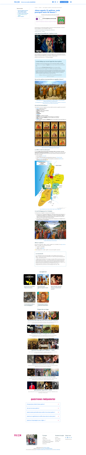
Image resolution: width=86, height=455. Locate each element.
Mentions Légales (46, 447)
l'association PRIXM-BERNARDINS (46, 448)
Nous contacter (57, 438)
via (39, 158)
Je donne (56, 437)
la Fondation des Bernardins (41, 449)
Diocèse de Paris (50, 449)
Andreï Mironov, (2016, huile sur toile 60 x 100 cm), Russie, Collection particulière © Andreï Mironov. (50, 101)
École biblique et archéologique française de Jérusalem (48, 442)
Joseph (41, 158)
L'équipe (44, 437)
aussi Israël (44, 155)
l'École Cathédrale (57, 449)
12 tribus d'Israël (59, 157)
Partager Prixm (57, 440)
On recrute (57, 441)
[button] (16, 2)
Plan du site (44, 443)
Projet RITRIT (45, 438)
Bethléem (61, 158)
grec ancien (63, 244)
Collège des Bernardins (47, 440)
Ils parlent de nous (68, 439)
